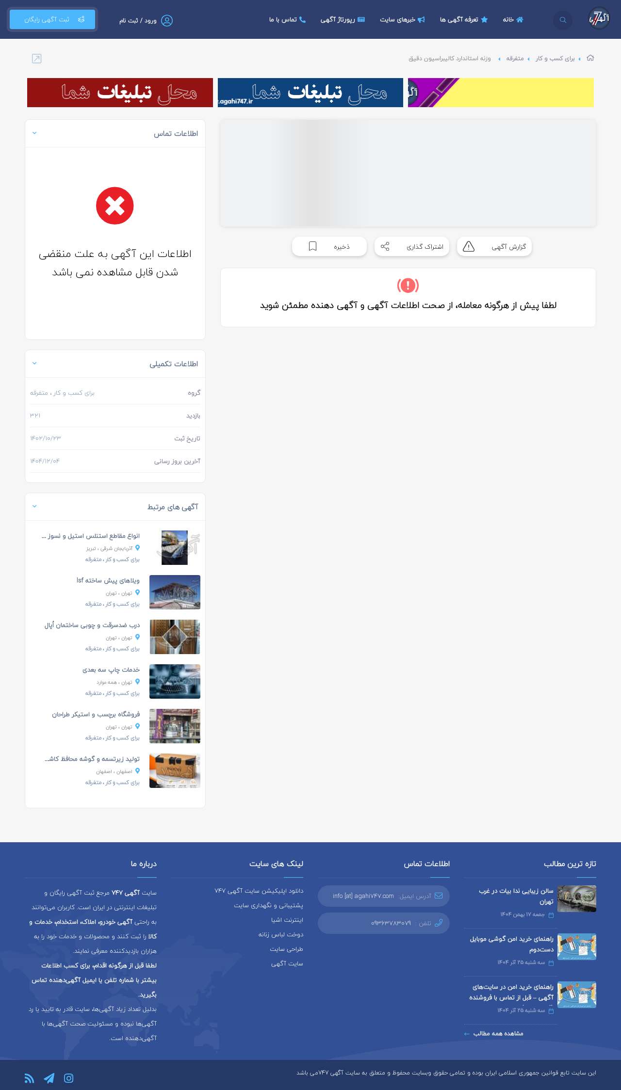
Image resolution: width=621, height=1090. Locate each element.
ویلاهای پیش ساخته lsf (108, 580)
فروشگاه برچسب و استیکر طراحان (96, 714)
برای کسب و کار (555, 58)
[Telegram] (49, 1078)
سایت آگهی (287, 963)
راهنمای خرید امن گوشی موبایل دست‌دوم (512, 944)
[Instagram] (68, 1078)
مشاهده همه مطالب (498, 1033)
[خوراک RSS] (29, 1078)
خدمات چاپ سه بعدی (111, 669)
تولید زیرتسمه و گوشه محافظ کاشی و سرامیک (78, 758)
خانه (508, 19)
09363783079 (391, 923)
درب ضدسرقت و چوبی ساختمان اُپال (92, 625)
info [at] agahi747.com (363, 896)
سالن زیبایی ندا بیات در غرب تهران (516, 896)
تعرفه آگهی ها (459, 19)
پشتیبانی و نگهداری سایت (268, 905)
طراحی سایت (286, 949)
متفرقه (515, 58)
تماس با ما (283, 19)
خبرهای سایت (397, 19)
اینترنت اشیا (287, 919)
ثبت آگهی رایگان (46, 19)
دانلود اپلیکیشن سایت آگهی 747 (258, 890)
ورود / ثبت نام (138, 21)
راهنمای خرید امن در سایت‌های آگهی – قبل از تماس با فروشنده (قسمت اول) (511, 997)
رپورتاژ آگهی (338, 19)
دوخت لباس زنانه (281, 934)
